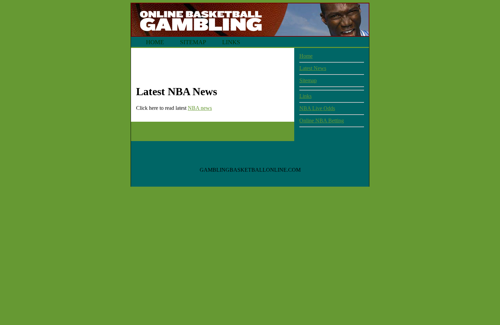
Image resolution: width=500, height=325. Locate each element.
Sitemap (193, 42)
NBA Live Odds (317, 108)
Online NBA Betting (321, 120)
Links (231, 42)
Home (155, 42)
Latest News (312, 68)
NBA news (200, 108)
